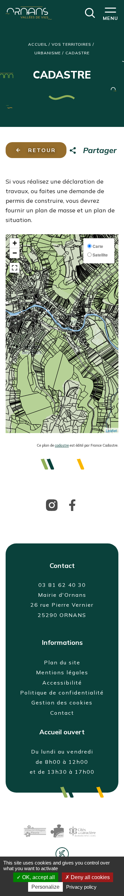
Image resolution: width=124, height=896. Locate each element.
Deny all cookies (89, 877)
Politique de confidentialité (62, 692)
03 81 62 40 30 (62, 585)
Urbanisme (47, 52)
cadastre (62, 445)
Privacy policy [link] (81, 887)
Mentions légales (62, 672)
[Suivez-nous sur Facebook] (72, 504)
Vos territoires (71, 44)
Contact (62, 712)
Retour (42, 150)
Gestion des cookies (62, 702)
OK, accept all (38, 877)
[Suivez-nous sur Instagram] (52, 504)
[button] (90, 12)
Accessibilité (62, 682)
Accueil (37, 44)
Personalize (45, 887)
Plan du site (62, 662)
